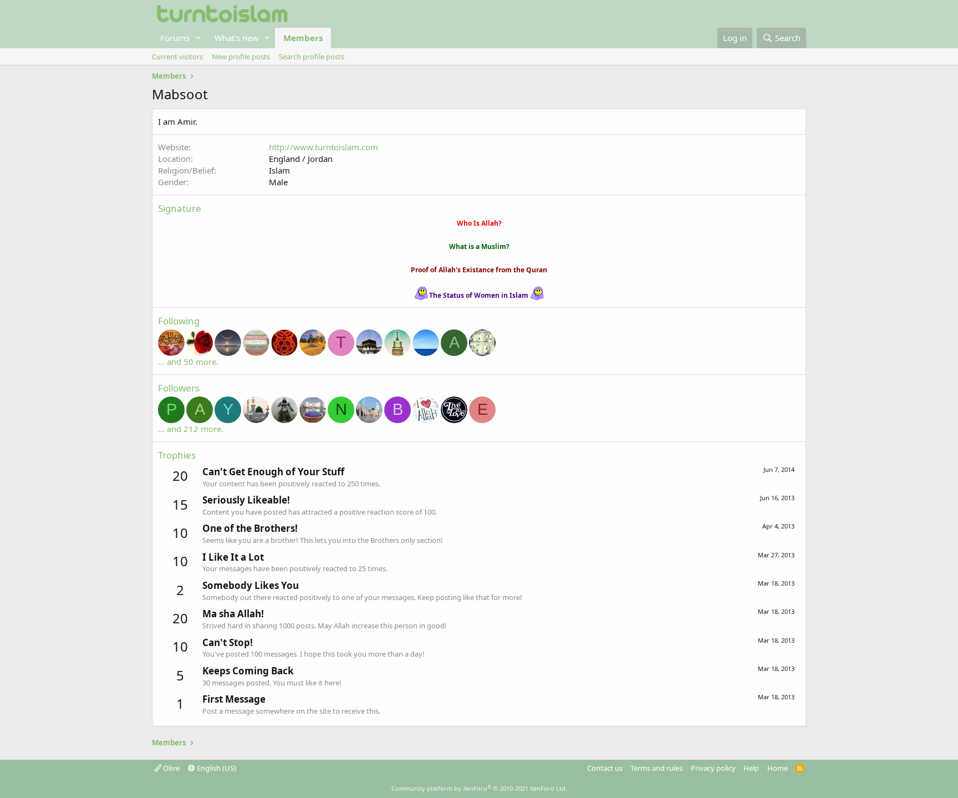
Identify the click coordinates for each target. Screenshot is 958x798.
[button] (198, 38)
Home (777, 768)
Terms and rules (656, 768)
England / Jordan (301, 158)
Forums (175, 37)
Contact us (605, 768)
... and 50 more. (188, 361)
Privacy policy (713, 768)
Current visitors (177, 57)
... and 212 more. (190, 428)
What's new (236, 37)
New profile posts (241, 57)
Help (751, 768)
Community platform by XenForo (479, 788)
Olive (170, 768)
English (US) (215, 768)
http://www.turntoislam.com (323, 147)
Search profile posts (311, 57)
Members (303, 37)
